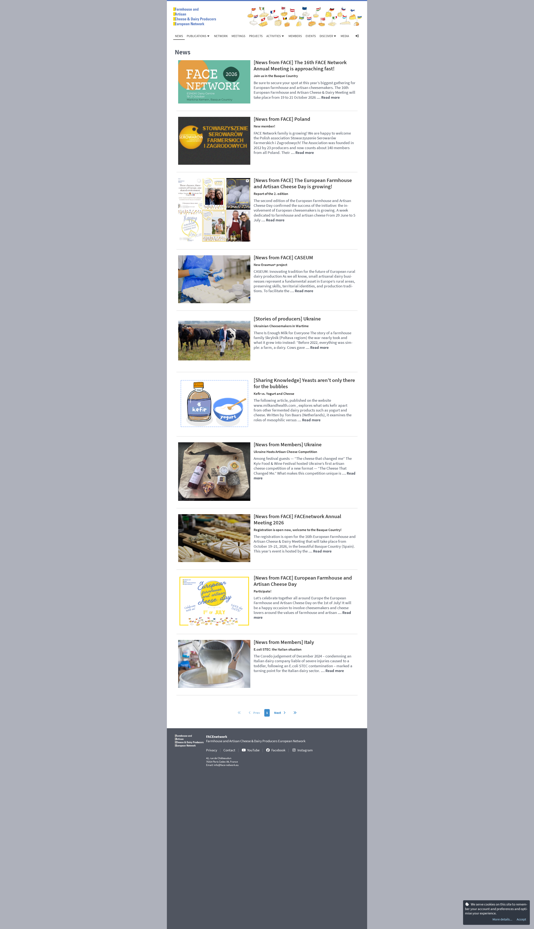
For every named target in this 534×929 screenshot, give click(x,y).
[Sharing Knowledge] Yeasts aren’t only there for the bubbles (304, 383)
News (179, 36)
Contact (229, 750)
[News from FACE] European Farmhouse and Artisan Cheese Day (303, 580)
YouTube (253, 750)
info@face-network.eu (226, 765)
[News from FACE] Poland (282, 119)
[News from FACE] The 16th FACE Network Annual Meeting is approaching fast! (300, 65)
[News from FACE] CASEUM (283, 257)
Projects (256, 36)
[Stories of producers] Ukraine (287, 318)
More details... (502, 919)
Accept (521, 919)
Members (295, 36)
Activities (273, 36)
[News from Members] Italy (284, 642)
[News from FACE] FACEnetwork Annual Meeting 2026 (297, 519)
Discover (326, 36)
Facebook (278, 750)
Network (221, 36)
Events (311, 36)
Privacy (211, 750)
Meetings (238, 36)
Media (345, 36)
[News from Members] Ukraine (288, 444)
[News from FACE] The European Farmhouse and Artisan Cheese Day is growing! (303, 183)
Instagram (305, 750)
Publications (196, 36)
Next (278, 713)
